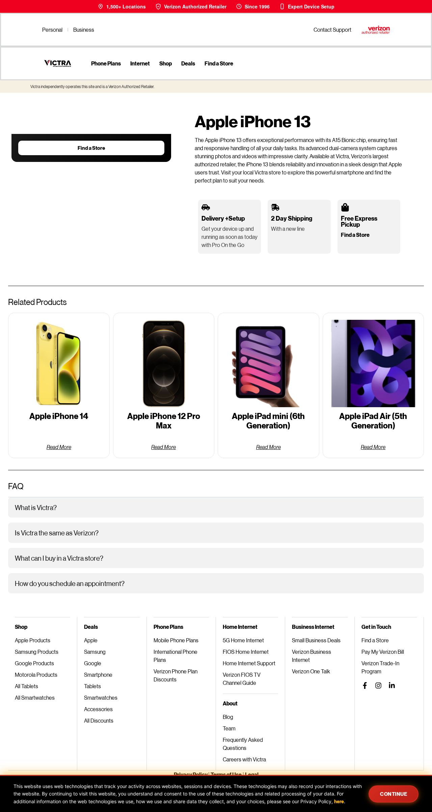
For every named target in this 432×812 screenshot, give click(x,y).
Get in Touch (376, 626)
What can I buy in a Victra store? (59, 558)
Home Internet (240, 626)
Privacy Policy (191, 774)
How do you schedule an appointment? (70, 583)
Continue (393, 794)
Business (83, 29)
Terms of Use (226, 774)
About (230, 703)
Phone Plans (106, 63)
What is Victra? (36, 507)
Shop (165, 63)
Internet (140, 63)
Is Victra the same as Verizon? (57, 533)
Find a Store (219, 63)
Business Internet (313, 626)
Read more (59, 447)
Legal (252, 774)
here (339, 801)
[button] (216, 507)
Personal (52, 29)
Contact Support (332, 29)
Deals (188, 63)
